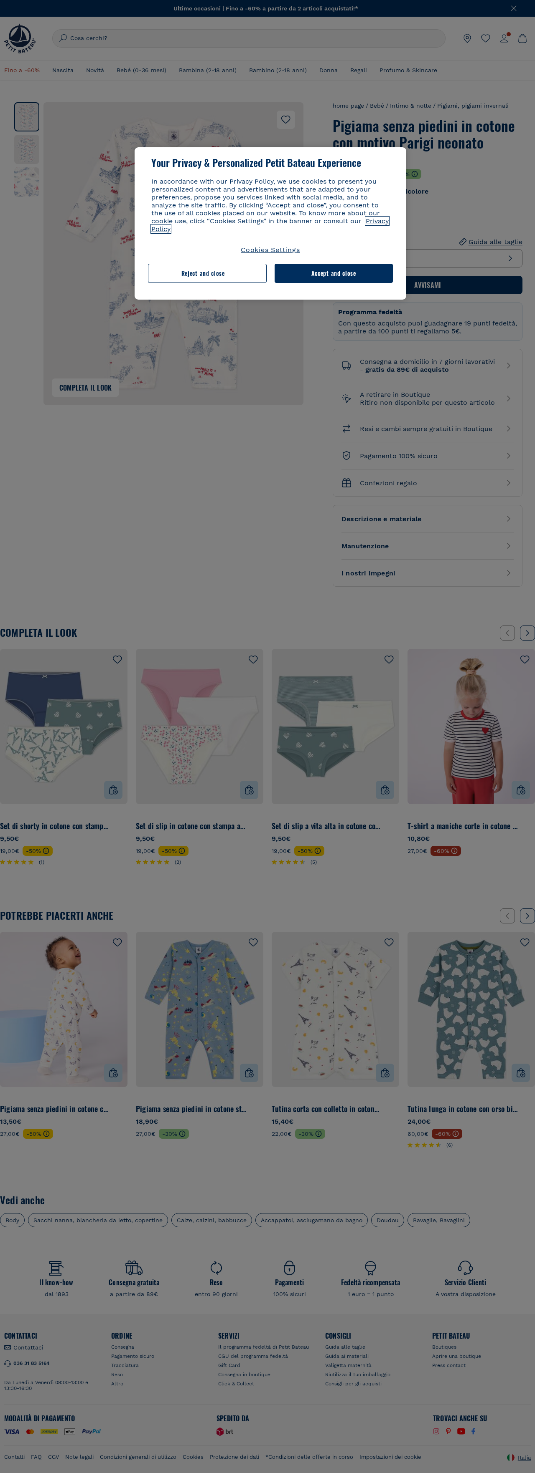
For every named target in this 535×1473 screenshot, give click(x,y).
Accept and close (333, 273)
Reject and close (203, 273)
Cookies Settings (270, 250)
